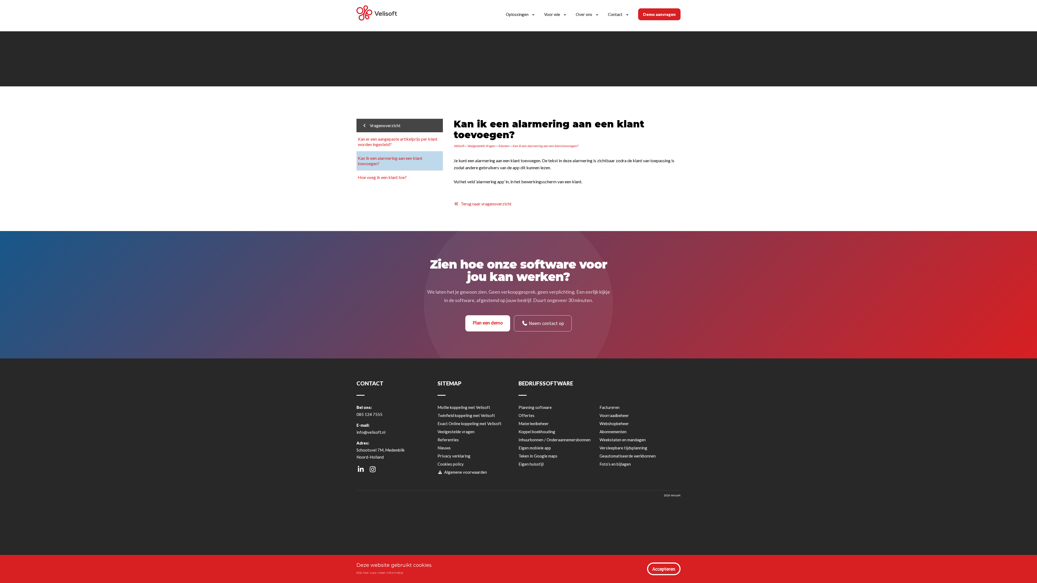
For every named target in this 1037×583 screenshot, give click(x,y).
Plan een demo (488, 323)
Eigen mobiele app (534, 447)
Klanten (503, 146)
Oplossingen (517, 14)
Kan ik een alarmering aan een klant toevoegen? (390, 160)
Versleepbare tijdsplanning (623, 447)
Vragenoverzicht (383, 125)
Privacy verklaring (453, 455)
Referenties (448, 439)
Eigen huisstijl (531, 464)
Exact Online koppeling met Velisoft (469, 423)
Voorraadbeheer (614, 415)
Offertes (526, 415)
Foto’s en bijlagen (615, 464)
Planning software (535, 407)
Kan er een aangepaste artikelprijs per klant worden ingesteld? (397, 141)
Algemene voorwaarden (465, 472)
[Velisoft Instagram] (372, 469)
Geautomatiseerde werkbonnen (628, 455)
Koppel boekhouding (536, 431)
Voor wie (552, 14)
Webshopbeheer (614, 423)
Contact (615, 14)
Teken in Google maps (537, 455)
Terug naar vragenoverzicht (485, 203)
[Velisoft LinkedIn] (360, 469)
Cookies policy (450, 464)
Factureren (609, 407)
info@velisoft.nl (370, 432)
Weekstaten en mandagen (623, 439)
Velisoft (459, 146)
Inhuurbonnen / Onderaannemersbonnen (554, 439)
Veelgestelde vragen (455, 431)
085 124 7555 (369, 414)
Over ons (584, 14)
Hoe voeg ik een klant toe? (382, 177)
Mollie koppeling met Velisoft (463, 407)
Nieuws (444, 447)
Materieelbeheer (533, 423)
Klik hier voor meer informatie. (380, 573)
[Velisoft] (376, 13)
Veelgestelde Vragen (481, 146)
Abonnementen (613, 431)
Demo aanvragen (659, 14)
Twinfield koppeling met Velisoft (466, 415)
